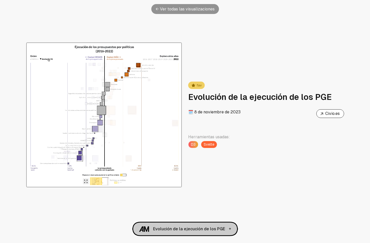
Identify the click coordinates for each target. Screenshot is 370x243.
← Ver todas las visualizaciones (185, 9)
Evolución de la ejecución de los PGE (189, 228)
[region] (104, 114)
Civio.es (329, 114)
